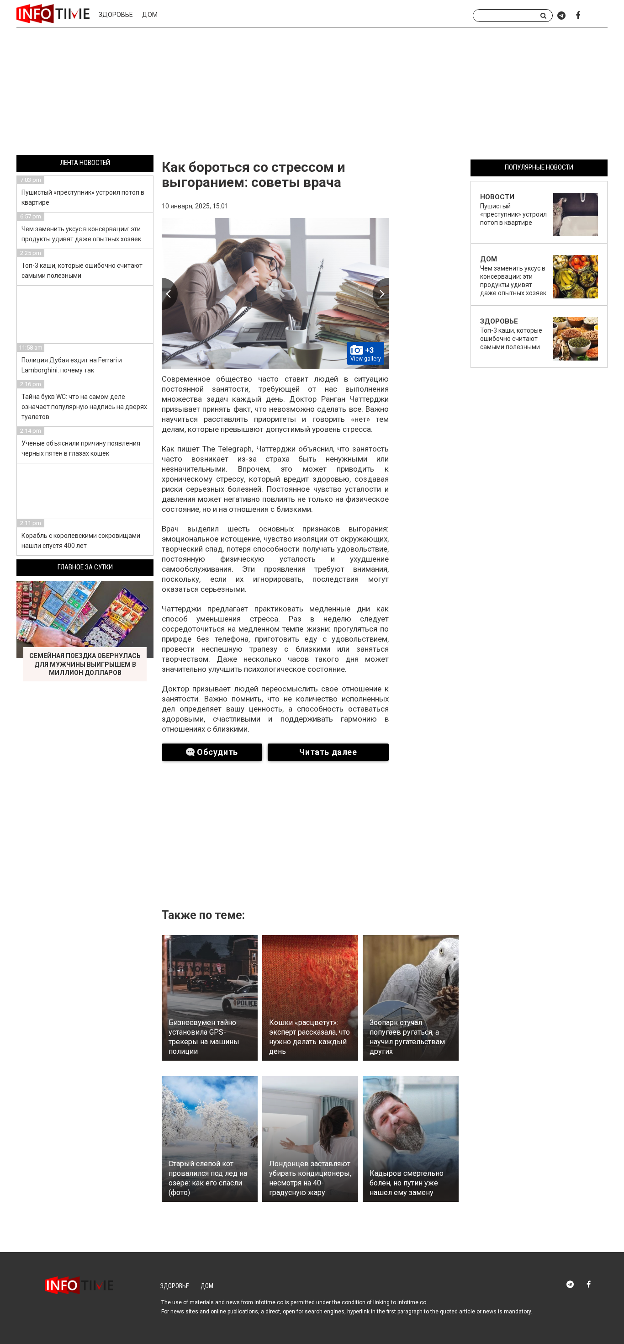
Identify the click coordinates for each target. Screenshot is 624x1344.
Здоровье (116, 14)
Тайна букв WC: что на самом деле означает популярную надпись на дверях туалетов (84, 406)
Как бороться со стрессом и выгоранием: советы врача (253, 174)
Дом (150, 14)
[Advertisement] (312, 93)
